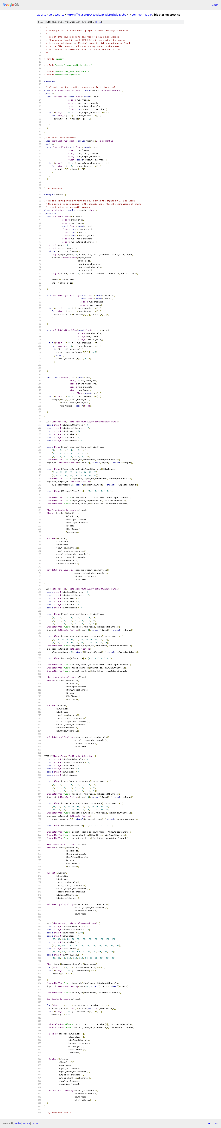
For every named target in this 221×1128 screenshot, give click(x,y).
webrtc (41, 14)
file (98, 22)
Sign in (215, 4)
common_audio (142, 14)
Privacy (26, 1123)
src (50, 14)
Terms (35, 1123)
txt (208, 1123)
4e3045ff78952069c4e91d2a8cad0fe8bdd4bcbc (96, 14)
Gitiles (18, 1123)
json (215, 1123)
